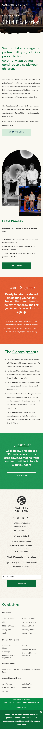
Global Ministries (28, 619)
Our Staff (5, 691)
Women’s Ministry (29, 622)
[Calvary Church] (15, 5)
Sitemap (27, 699)
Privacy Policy (21, 707)
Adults (4, 633)
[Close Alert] (41, 712)
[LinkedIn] (23, 518)
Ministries (6, 613)
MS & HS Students (9, 626)
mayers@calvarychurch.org (27, 331)
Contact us (21, 475)
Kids (3, 622)
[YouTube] (27, 518)
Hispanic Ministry (28, 626)
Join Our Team (28, 684)
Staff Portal (26, 688)
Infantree (35, 702)
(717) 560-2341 (18, 530)
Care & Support (8, 619)
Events (25, 646)
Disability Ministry (29, 630)
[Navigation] (38, 5)
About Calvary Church (12, 678)
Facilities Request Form (31, 670)
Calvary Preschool (29, 633)
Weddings (6, 652)
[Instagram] (18, 518)
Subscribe (21, 583)
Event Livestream (29, 650)
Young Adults (7, 630)
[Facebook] (14, 518)
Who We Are (7, 684)
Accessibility (21, 552)
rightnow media (16, 132)
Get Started (16, 265)
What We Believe (9, 688)
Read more (21, 724)
